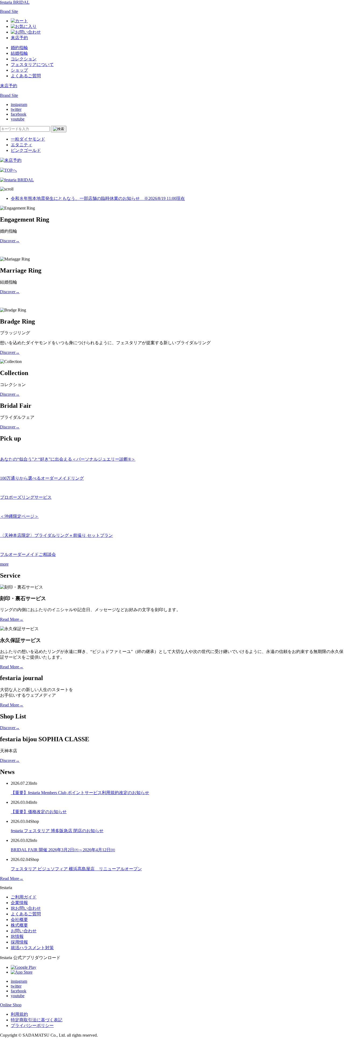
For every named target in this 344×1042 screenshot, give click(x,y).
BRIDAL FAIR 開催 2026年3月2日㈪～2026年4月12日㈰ (63, 849)
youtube (17, 119)
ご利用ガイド (24, 897)
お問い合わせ (24, 931)
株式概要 (19, 925)
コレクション (24, 59)
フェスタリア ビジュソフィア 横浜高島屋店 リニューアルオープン (76, 869)
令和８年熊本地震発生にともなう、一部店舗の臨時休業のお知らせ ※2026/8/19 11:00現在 (98, 198)
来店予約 (19, 37)
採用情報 (19, 942)
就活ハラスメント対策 (32, 947)
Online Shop (11, 1005)
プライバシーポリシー (32, 1025)
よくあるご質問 (26, 76)
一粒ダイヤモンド (28, 139)
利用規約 (19, 1014)
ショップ (19, 70)
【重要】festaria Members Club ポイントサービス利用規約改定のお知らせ (80, 792)
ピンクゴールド (26, 150)
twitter (16, 109)
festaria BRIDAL (15, 2)
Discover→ (10, 241)
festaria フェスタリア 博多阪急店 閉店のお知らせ (57, 830)
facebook (18, 114)
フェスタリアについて (32, 64)
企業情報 (19, 902)
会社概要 (19, 919)
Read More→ (11, 619)
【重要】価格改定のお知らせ (39, 811)
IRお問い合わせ (26, 908)
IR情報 (17, 936)
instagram (19, 104)
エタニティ (21, 144)
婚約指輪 (19, 47)
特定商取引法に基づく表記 (36, 1020)
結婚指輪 (19, 53)
